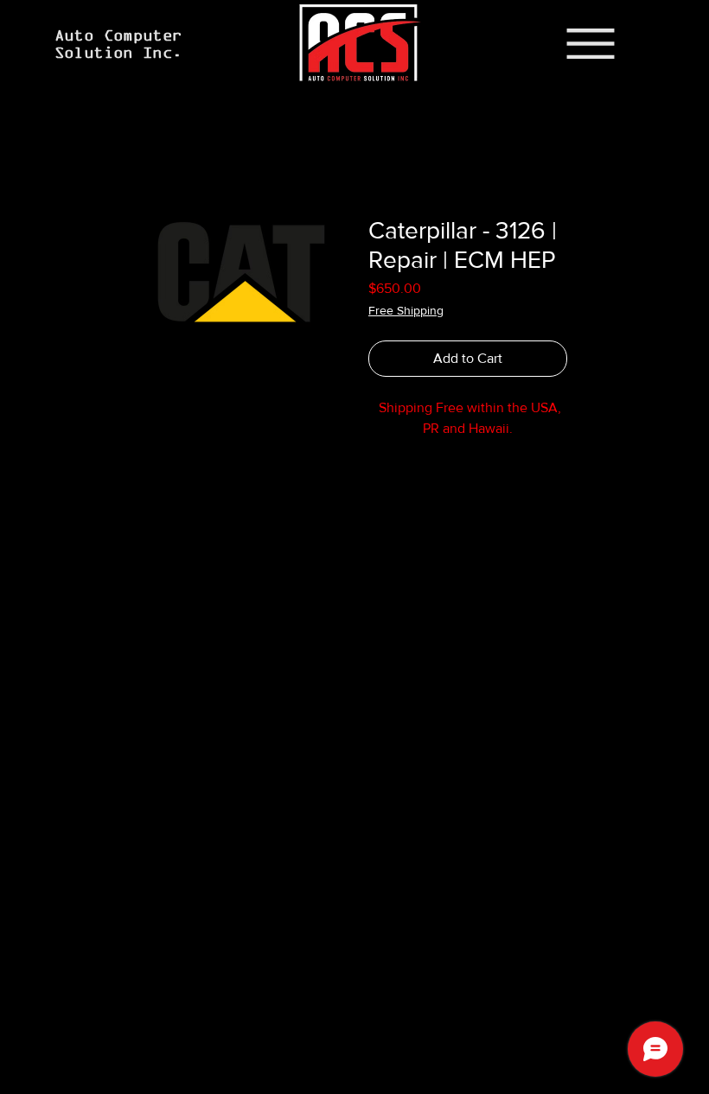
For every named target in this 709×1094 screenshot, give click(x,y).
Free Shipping (406, 310)
